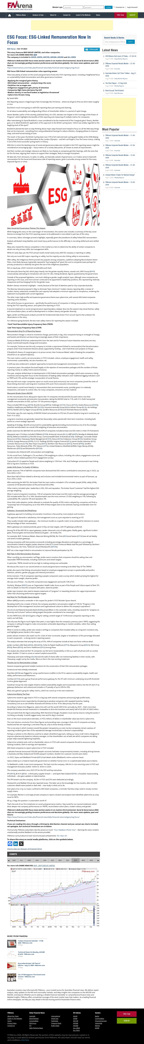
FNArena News (21, 15)
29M (45, 434)
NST (69, 444)
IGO (28, 616)
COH (17, 679)
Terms (98, 15)
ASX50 (39, 57)
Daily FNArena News (36, 1028)
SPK (74, 773)
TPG (45, 446)
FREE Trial (120, 15)
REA (9, 647)
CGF (62, 405)
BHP (35, 55)
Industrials (98, 1023)
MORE (97, 1028)
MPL (39, 757)
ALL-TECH (76, 1030)
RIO (65, 536)
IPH (12, 773)
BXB (17, 673)
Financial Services (101, 1021)
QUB (34, 657)
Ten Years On (62, 836)
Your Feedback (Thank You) (64, 830)
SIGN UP (132, 15)
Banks (97, 1016)
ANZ (30, 645)
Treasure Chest (56, 1023)
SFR (60, 409)
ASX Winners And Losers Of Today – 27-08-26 (120, 56)
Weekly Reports (119, 86)
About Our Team (13, 1016)
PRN (81, 444)
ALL (65, 434)
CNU (74, 405)
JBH (24, 773)
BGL (27, 436)
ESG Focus (11, 49)
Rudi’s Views (55, 1026)
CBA (71, 436)
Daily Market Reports (121, 59)
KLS (84, 407)
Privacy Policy (12, 1023)
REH (20, 647)
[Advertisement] (72, 25)
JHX (93, 441)
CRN (18, 439)
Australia (117, 69)
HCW (41, 407)
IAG (67, 407)
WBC (24, 585)
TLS (35, 547)
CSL (12, 610)
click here (25, 1040)
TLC (18, 461)
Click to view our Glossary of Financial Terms (24, 849)
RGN (39, 409)
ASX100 (46, 57)
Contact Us (66, 15)
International (55, 1016)
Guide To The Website (83, 15)
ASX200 (53, 57)
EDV (80, 439)
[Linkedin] (15, 843)
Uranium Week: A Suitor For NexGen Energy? (120, 175)
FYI (30, 1026)
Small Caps (54, 1019)
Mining (97, 1026)
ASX (39, 645)
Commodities (33, 1021)
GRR (30, 441)
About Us (53, 15)
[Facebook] (10, 843)
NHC (44, 444)
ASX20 (33, 57)
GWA (95, 405)
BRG (48, 405)
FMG (23, 340)
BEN (9, 436)
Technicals (54, 1021)
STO (79, 536)
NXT (22, 409)
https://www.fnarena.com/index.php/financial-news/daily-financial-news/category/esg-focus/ (43, 68)
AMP (75, 434)
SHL (42, 647)
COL (52, 544)
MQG (87, 645)
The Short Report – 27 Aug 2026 (116, 83)
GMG (10, 441)
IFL (69, 441)
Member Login (58, 7)
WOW (39, 448)
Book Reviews (118, 93)
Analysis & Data (38, 15)
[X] (21, 843)
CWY (48, 439)
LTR (25, 444)
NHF (9, 409)
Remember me (119, 7)
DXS (60, 439)
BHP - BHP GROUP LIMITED (44, 865)
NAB (40, 610)
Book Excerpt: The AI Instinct (114, 90)
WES (19, 448)
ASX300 (60, 57)
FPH (66, 645)
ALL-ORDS (72, 57)
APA (30, 405)
